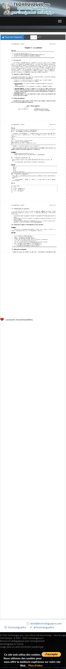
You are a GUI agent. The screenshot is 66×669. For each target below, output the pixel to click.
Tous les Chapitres (13, 37)
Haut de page (59, 635)
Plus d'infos (35, 665)
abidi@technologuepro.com (46, 623)
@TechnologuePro (44, 627)
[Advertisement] (33, 284)
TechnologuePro (17, 627)
